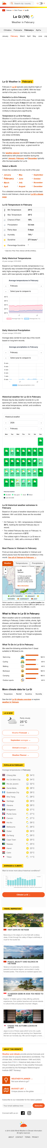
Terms (27, 1137)
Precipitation (37, 563)
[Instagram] (29, 1113)
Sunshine (28, 694)
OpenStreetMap (39, 593)
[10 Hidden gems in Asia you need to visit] (23, 984)
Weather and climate (11, 1054)
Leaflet (29, 593)
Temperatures (22, 563)
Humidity (39, 694)
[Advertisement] (23, 58)
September (38, 174)
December (32, 158)
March (22, 36)
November (38, 182)
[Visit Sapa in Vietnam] (23, 920)
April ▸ (38, 30)
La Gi (27, 10)
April (28, 36)
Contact (19, 1137)
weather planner (13, 153)
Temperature (8, 694)
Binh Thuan (18, 10)
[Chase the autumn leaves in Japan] (23, 1016)
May (34, 36)
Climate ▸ (7, 30)
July (20, 182)
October (37, 178)
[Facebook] (23, 1113)
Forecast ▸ (18, 30)
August (22, 186)
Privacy (35, 1137)
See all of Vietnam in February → (22, 557)
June (40, 36)
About (11, 1137)
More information (23, 586)
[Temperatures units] (41, 3)
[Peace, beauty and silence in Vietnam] (23, 952)
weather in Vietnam (10, 702)
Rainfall (19, 694)
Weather (7, 563)
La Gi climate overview (21, 699)
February (14, 36)
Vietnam (9, 10)
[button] (23, 592)
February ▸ (29, 30)
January (5, 36)
